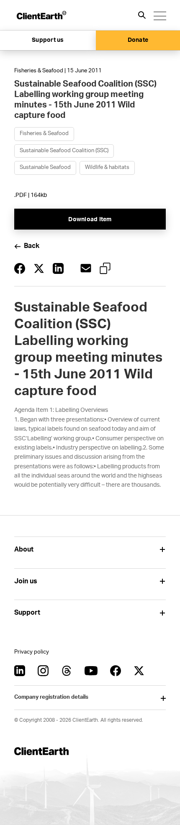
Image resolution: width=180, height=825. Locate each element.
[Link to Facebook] (115, 670)
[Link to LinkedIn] (19, 670)
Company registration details (51, 697)
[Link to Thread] (66, 670)
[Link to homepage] (41, 15)
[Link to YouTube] (91, 670)
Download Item (89, 219)
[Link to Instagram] (43, 670)
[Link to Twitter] (139, 670)
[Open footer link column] (162, 549)
